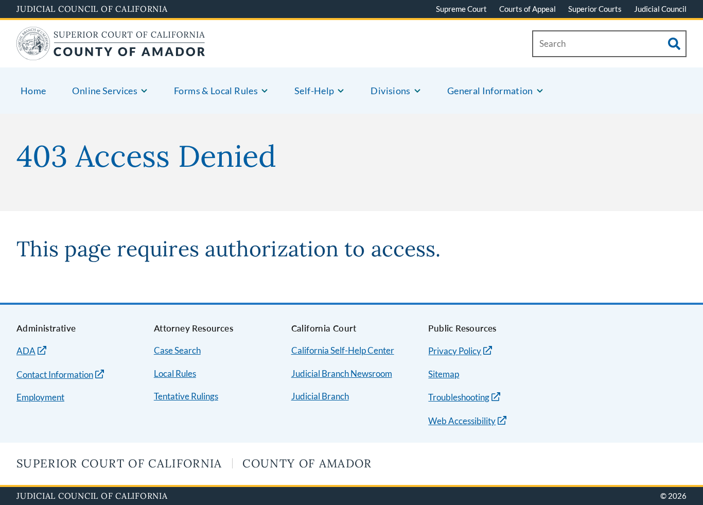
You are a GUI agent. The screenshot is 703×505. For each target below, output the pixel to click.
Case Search (177, 350)
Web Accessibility (462, 420)
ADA (26, 350)
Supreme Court (461, 8)
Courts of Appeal (527, 8)
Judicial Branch (320, 396)
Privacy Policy (454, 350)
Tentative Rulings (186, 396)
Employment (40, 397)
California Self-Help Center (342, 350)
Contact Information (54, 374)
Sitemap (443, 374)
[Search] (674, 43)
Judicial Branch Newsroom (341, 373)
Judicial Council (660, 8)
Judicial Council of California (92, 9)
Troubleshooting (458, 397)
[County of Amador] (110, 54)
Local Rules (175, 373)
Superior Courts (595, 8)
